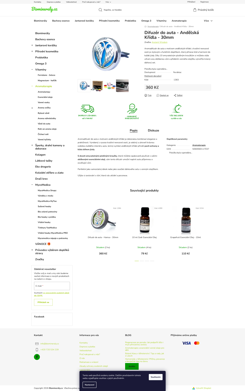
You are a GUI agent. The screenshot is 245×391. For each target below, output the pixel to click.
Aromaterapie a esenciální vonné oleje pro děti (144, 349)
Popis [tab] (134, 130)
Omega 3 (40, 63)
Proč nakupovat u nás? (91, 2)
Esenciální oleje (45, 97)
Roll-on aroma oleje (47, 129)
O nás (82, 358)
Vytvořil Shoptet (203, 388)
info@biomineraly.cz (49, 343)
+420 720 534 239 (49, 349)
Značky (39, 259)
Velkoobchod (71, 2)
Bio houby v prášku (47, 217)
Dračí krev (41, 179)
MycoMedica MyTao (47, 201)
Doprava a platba (53, 2)
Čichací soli (43, 134)
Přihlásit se (43, 302)
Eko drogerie (43, 166)
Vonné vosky (44, 102)
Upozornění (84, 370)
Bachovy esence (45, 39)
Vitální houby (44, 222)
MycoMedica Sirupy (47, 190)
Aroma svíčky (44, 107)
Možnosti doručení (152, 76)
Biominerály (42, 33)
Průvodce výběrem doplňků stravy (52, 251)
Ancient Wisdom (159, 42)
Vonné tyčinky (44, 139)
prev (80, 232)
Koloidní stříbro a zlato (49, 172)
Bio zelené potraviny (47, 211)
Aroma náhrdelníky (47, 118)
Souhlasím (156, 377)
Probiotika (41, 57)
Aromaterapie (43, 86)
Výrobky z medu (45, 195)
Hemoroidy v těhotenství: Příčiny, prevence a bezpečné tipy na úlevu (145, 360)
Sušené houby (44, 206)
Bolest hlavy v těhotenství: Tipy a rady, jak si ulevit (144, 354)
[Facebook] (37, 357)
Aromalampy (44, 91)
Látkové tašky (43, 161)
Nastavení (89, 384)
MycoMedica (42, 185)
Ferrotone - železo (46, 75)
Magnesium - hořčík (47, 80)
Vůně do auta (44, 123)
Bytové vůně (43, 113)
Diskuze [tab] (153, 130)
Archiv (132, 366)
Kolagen (40, 154)
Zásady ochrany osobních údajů (93, 366)
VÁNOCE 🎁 (43, 244)
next (209, 232)
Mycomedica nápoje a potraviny (53, 238)
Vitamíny (40, 69)
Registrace (204, 2)
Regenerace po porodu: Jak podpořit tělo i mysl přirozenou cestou (144, 343)
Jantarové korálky (46, 45)
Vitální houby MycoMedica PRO (53, 233)
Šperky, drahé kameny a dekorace (49, 147)
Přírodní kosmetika (46, 51)
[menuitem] (40, 20)
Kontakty (37, 2)
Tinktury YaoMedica (47, 227)
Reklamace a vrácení (88, 362)
